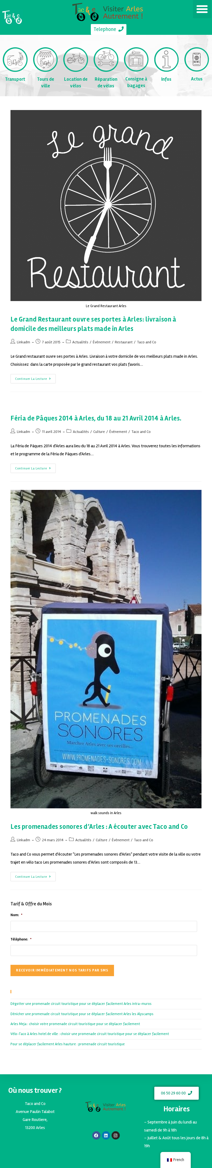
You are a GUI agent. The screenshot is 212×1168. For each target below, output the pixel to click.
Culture (99, 431)
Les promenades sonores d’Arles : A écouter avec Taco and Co (99, 827)
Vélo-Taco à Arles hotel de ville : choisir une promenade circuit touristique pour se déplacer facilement (89, 1034)
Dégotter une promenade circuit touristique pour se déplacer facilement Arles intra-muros (81, 1004)
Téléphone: (20, 939)
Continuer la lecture (35, 377)
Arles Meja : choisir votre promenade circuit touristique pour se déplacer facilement (75, 1024)
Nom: (16, 915)
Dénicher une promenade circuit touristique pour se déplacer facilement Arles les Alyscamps (81, 1014)
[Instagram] (116, 1135)
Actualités (80, 342)
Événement (101, 342)
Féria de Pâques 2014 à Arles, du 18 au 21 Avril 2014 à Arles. (96, 418)
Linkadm (23, 342)
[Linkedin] (106, 1135)
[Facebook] (96, 1135)
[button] (202, 9)
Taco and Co (146, 342)
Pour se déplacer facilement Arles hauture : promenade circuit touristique (67, 1044)
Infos (166, 79)
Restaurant (123, 342)
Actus (197, 79)
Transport (15, 79)
